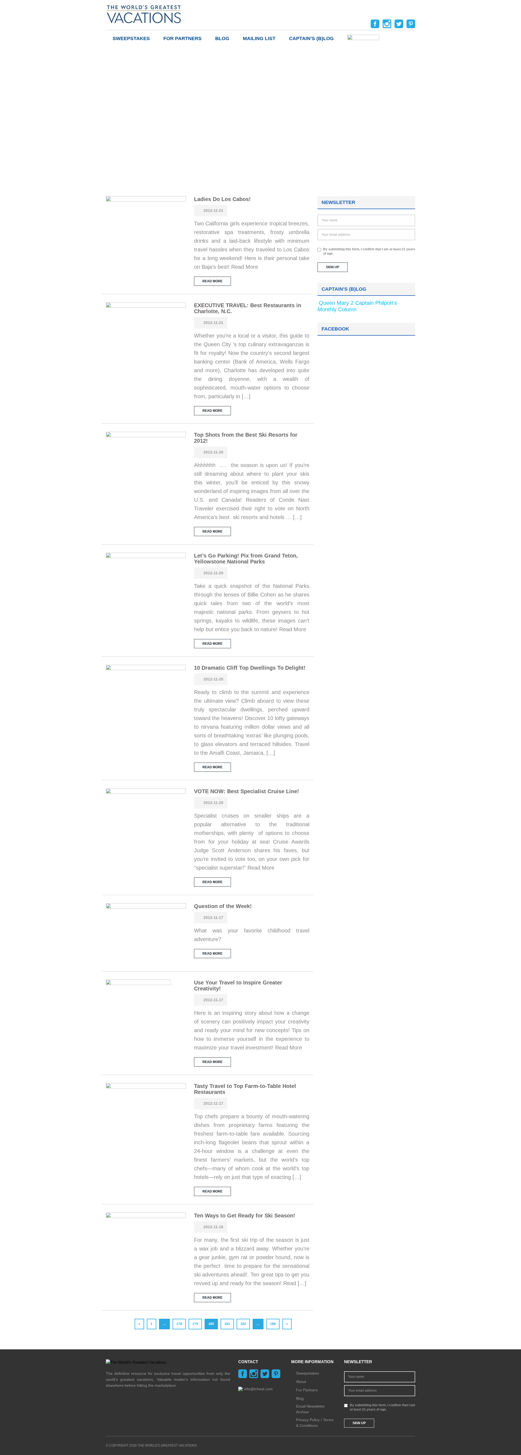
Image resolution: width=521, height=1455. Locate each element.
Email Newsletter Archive (310, 1409)
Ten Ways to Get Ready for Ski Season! (244, 1216)
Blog (222, 38)
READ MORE (212, 281)
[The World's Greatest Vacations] (144, 14)
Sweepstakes (131, 38)
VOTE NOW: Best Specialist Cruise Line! (246, 791)
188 (273, 1324)
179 (195, 1324)
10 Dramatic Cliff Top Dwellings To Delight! (250, 668)
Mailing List (259, 38)
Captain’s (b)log (311, 38)
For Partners (182, 38)
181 (227, 1324)
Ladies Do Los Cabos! (222, 199)
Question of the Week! (223, 906)
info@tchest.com (258, 1389)
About (301, 1381)
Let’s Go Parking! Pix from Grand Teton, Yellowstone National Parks (246, 559)
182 (243, 1324)
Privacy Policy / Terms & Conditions (314, 1423)
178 (179, 1324)
